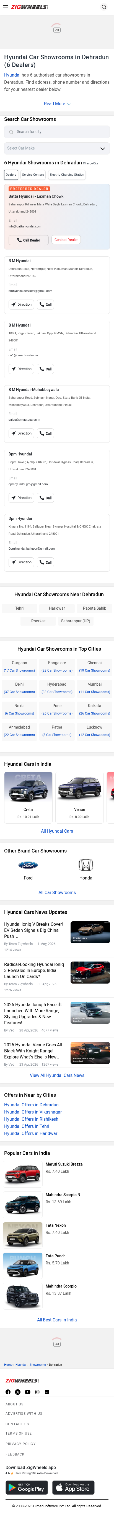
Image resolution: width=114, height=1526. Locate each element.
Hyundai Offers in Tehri (26, 1126)
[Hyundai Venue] (79, 788)
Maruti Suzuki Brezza (64, 1164)
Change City (90, 163)
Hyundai (12, 75)
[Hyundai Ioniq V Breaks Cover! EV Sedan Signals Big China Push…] (90, 932)
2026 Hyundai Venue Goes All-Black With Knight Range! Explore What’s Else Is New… (33, 1051)
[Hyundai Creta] (28, 788)
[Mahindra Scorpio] (23, 1296)
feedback (15, 1454)
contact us (17, 1424)
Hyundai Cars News (65, 1075)
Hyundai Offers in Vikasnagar (33, 1112)
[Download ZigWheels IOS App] (73, 1488)
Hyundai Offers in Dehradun (31, 1104)
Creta (28, 809)
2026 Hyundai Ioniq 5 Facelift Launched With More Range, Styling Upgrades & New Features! (33, 1013)
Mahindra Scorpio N (63, 1195)
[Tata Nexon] (23, 1235)
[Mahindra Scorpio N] (23, 1204)
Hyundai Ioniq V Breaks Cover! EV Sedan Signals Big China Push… (33, 930)
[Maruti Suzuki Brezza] (23, 1174)
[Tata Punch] (23, 1266)
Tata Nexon (56, 1225)
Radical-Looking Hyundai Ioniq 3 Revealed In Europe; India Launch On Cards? (34, 970)
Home (8, 1365)
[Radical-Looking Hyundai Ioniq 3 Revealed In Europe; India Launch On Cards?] (90, 972)
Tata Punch (56, 1256)
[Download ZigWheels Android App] (27, 1488)
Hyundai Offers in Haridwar (30, 1133)
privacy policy (21, 1444)
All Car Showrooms (57, 892)
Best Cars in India (60, 1320)
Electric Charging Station (67, 175)
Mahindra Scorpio (61, 1286)
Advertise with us (24, 1414)
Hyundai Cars (60, 831)
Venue (79, 809)
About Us (15, 1404)
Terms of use (19, 1433)
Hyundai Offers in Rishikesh (31, 1119)
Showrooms (38, 1365)
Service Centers (33, 175)
